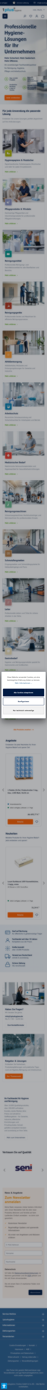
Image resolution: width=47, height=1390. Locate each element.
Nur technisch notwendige (23, 710)
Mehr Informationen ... (23, 683)
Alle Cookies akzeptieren (23, 692)
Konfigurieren (23, 701)
